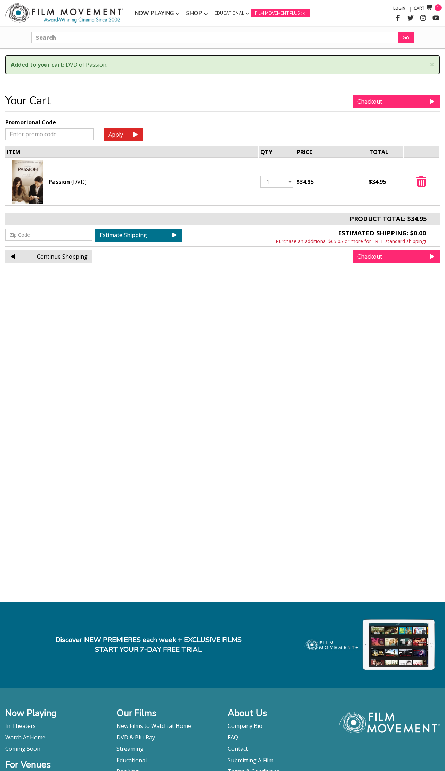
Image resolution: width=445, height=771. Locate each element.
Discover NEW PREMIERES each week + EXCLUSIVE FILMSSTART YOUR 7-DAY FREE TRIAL (148, 645)
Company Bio (245, 726)
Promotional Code (30, 122)
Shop (198, 14)
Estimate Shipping (123, 235)
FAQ (233, 737)
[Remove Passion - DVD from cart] (421, 183)
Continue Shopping (62, 256)
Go (406, 37)
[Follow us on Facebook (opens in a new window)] (398, 18)
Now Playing (154, 14)
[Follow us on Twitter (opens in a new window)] (411, 18)
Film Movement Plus (277, 13)
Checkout (369, 101)
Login (399, 8)
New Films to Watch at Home (153, 726)
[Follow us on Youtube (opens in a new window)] (436, 18)
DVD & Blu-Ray (135, 737)
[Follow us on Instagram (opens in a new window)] (423, 18)
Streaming (130, 749)
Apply (115, 134)
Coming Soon (22, 749)
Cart (419, 8)
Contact (238, 749)
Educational (229, 14)
